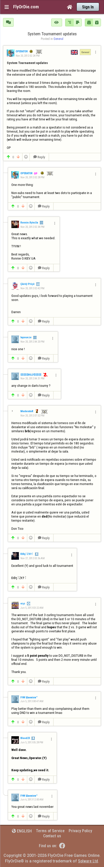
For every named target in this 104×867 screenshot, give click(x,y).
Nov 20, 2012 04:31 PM (32, 378)
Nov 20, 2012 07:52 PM (32, 415)
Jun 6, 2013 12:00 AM (31, 799)
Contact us (52, 835)
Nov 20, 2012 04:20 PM (32, 341)
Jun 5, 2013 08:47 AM (31, 701)
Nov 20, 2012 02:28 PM (32, 177)
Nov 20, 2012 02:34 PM (32, 227)
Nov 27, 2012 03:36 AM (32, 558)
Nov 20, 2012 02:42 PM (32, 288)
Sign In (88, 7)
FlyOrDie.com (26, 7)
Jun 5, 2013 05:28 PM (31, 742)
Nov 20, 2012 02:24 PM (28, 55)
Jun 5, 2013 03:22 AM (31, 607)
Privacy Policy (80, 830)
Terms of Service (50, 830)
